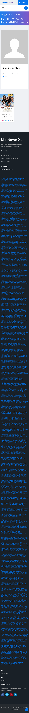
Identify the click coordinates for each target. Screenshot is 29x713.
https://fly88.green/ (7, 260)
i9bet (2, 234)
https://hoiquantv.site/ (18, 261)
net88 (7, 245)
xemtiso (17, 447)
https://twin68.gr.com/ (18, 418)
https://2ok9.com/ (18, 247)
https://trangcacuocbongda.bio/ (7, 287)
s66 (24, 411)
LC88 (10, 325)
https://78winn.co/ (21, 524)
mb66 (26, 265)
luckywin (2, 363)
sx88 (24, 530)
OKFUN (2, 477)
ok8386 (15, 362)
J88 (26, 337)
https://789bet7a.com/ (22, 372)
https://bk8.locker (22, 513)
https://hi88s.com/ (14, 220)
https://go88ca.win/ (5, 524)
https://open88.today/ (23, 219)
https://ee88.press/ (13, 532)
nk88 (19, 359)
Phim (10, 14)
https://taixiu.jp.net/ (23, 275)
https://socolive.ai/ (4, 422)
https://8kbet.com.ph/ (5, 418)
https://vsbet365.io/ (13, 426)
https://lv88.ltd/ (4, 331)
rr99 (4, 557)
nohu (22, 335)
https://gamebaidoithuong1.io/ (16, 378)
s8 (10, 384)
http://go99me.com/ (11, 420)
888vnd (2, 504)
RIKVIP (12, 209)
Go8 (19, 508)
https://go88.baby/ (13, 288)
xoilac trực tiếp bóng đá (22, 298)
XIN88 (10, 442)
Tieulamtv (24, 395)
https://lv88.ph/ (7, 481)
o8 (20, 258)
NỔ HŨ (13, 270)
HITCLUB (8, 319)
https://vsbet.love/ (4, 572)
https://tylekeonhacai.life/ (6, 226)
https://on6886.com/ (5, 579)
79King (7, 247)
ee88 (20, 345)
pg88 (6, 498)
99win (9, 591)
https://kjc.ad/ (14, 446)
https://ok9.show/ (19, 346)
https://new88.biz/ (15, 226)
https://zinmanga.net (10, 178)
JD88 (5, 450)
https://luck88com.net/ (22, 500)
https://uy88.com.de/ (23, 360)
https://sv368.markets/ (5, 440)
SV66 (14, 594)
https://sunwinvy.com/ (5, 505)
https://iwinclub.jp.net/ (15, 274)
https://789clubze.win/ (18, 234)
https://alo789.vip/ (4, 528)
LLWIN (10, 247)
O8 (9, 321)
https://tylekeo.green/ (22, 249)
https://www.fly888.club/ (17, 241)
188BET (12, 293)
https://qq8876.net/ (14, 319)
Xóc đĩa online (10, 207)
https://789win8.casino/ (5, 320)
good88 (17, 458)
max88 (17, 208)
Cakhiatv (23, 473)
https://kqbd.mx (10, 590)
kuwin (12, 321)
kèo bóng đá (14, 500)
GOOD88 (23, 519)
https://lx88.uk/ (18, 499)
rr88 (25, 266)
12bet (17, 556)
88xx (17, 311)
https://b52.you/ (12, 289)
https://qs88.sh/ (4, 485)
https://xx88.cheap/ (21, 543)
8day (15, 293)
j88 (10, 366)
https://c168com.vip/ (8, 468)
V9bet (20, 228)
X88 (15, 442)
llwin (15, 436)
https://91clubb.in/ (4, 349)
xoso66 (22, 183)
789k (5, 329)
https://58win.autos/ (5, 344)
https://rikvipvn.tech (5, 542)
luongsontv (12, 194)
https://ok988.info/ (4, 264)
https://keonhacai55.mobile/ (16, 291)
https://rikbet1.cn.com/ (18, 297)
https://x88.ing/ (22, 323)
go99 (12, 311)
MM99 (20, 425)
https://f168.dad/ (4, 310)
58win (10, 271)
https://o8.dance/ (12, 475)
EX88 (23, 434)
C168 (5, 247)
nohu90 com (12, 499)
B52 (14, 225)
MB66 (22, 187)
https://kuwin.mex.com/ (21, 480)
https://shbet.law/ (20, 253)
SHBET (19, 204)
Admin (8, 73)
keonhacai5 (23, 547)
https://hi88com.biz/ (23, 366)
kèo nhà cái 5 (12, 402)
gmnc (8, 305)
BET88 (5, 403)
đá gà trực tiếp (17, 397)
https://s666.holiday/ (10, 397)
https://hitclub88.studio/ (21, 371)
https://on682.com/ (16, 408)
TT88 (11, 433)
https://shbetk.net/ (17, 302)
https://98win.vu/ (7, 423)
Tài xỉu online (19, 442)
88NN (13, 430)
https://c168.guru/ (18, 589)
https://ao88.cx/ (15, 395)
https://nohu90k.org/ (21, 516)
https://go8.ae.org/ (5, 431)
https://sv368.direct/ (5, 180)
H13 (22, 448)
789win (18, 209)
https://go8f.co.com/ (8, 507)
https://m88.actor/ (13, 368)
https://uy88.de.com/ (5, 337)
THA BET (17, 513)
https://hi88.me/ (23, 259)
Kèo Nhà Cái (25, 363)
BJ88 (17, 462)
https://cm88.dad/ (4, 211)
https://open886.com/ (14, 219)
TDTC (16, 600)
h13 (16, 519)
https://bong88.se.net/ (13, 281)
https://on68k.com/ (15, 579)
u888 (21, 305)
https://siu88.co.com (7, 430)
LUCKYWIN (12, 525)
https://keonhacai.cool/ (5, 258)
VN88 (20, 434)
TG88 (19, 433)
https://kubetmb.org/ (19, 451)
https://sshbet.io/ (4, 253)
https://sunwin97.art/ (5, 204)
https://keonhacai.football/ (6, 183)
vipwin (6, 389)
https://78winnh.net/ (5, 187)
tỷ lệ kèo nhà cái (13, 298)
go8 (18, 312)
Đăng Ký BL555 (17, 502)
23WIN (18, 355)
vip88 (21, 536)
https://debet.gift (8, 573)
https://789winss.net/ (5, 525)
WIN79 (21, 539)
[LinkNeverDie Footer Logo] (11, 139)
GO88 (26, 221)
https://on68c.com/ (5, 406)
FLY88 (19, 220)
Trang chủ (4, 14)
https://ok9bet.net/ (5, 582)
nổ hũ (10, 217)
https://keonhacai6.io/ (12, 565)
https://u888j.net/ (21, 306)
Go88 (12, 197)
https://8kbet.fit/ (21, 490)
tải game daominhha (8, 215)
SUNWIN (18, 316)
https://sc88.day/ (4, 293)
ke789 (7, 314)
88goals (20, 207)
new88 (20, 405)
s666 (8, 399)
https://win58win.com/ (5, 508)
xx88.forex (19, 448)
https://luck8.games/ (13, 434)
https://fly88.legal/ (22, 320)
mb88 (7, 312)
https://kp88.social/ (8, 335)
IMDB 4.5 (10, 95)
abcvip (18, 491)
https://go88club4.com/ (5, 246)
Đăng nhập (22, 2)
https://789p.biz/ (13, 429)
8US (11, 600)
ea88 (17, 530)
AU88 (2, 383)
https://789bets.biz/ (8, 304)
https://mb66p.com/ (10, 186)
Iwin (11, 228)
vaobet (14, 221)
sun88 (23, 536)
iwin (23, 207)
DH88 (2, 499)
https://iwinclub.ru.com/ (5, 209)
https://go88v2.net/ (5, 411)
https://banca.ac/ (4, 248)
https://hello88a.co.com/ (6, 350)
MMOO (2, 356)
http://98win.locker (4, 533)
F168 (5, 249)
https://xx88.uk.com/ (5, 391)
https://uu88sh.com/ (5, 458)
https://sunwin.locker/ (5, 192)
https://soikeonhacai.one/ (6, 340)
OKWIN (7, 559)
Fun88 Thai (14, 416)
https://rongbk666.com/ (5, 201)
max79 (12, 436)
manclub (14, 245)
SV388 (7, 511)
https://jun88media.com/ (13, 452)
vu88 (2, 397)
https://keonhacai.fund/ (22, 185)
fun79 (10, 519)
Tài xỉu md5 (8, 483)
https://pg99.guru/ (4, 532)
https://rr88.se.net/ (5, 206)
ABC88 (19, 411)
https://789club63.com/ (23, 376)
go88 (21, 184)
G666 (27, 422)
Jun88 (13, 218)
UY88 (15, 356)
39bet (9, 407)
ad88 (14, 462)
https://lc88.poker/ (18, 531)
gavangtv (25, 194)
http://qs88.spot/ (10, 466)
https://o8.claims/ (20, 475)
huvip (20, 443)
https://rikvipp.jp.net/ (14, 275)
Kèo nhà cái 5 (16, 207)
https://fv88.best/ (19, 505)
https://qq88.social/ (23, 514)
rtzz (4, 488)
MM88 (16, 192)
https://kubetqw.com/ (19, 403)
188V (20, 496)
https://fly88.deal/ (18, 286)
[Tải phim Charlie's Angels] (7, 102)
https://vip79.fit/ (4, 197)
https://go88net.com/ (15, 295)
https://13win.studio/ (5, 429)
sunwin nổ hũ (3, 385)
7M (26, 497)
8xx (4, 200)
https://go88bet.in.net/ (5, 382)
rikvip (12, 184)
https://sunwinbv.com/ (21, 553)
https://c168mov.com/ (19, 309)
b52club (14, 232)
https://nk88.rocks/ (19, 562)
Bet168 (23, 226)
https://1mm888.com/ (6, 544)
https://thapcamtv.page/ (16, 545)
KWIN (6, 448)
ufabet (15, 178)
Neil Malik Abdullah (6, 16)
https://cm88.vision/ (10, 238)
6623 (14, 540)
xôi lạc (13, 185)
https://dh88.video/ (11, 331)
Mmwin (12, 382)
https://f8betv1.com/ (11, 510)
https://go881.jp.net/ (23, 242)
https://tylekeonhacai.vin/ (6, 278)
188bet (23, 549)
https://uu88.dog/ (7, 457)
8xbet (12, 354)
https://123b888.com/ (22, 327)
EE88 (13, 260)
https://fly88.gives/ (15, 263)
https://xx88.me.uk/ (13, 196)
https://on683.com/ (5, 583)
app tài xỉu (16, 282)
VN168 (2, 343)
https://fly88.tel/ (20, 235)
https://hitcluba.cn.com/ (16, 340)
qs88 (23, 326)
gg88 (23, 430)
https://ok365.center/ (5, 196)
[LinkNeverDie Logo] (7, 2)
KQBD (23, 491)
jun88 (10, 264)
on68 (23, 384)
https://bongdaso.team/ (16, 278)
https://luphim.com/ (5, 235)
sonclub (9, 520)
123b (22, 312)
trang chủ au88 (16, 383)
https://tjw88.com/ (4, 577)
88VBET (14, 503)
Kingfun (20, 363)
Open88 (8, 356)
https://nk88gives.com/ (22, 527)
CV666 (12, 526)
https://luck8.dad (11, 343)
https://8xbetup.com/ (14, 544)
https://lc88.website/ (22, 391)
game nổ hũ (12, 306)
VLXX (22, 600)
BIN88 (9, 197)
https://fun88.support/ (10, 556)
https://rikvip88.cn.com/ (5, 451)
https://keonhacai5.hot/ (5, 378)
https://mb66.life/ (4, 189)
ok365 (5, 497)
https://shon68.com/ (8, 549)
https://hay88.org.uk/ (5, 414)
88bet (21, 337)
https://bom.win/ (18, 243)
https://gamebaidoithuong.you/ (7, 251)
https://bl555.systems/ (8, 302)
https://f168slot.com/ (5, 219)
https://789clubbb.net (6, 539)
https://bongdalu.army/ (12, 280)
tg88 (13, 308)
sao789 (2, 448)
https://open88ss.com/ (22, 542)
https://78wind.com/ (5, 257)
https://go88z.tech (4, 589)
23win (26, 226)
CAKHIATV (11, 412)
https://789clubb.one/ (15, 214)
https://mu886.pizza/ (5, 405)
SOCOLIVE (16, 412)
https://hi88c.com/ (4, 568)
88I (17, 298)
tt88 (5, 312)
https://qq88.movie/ (21, 554)
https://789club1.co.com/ (15, 276)
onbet (2, 400)
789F (16, 521)
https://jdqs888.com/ (5, 571)
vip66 (2, 186)
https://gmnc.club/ (4, 334)
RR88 (16, 194)
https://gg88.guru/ (18, 304)
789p (18, 441)
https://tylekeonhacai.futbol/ (6, 191)
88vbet (19, 464)
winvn (2, 373)
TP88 (25, 477)
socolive (24, 184)
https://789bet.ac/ (4, 480)
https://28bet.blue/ (5, 240)
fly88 (19, 595)
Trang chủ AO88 (19, 525)
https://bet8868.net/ (10, 509)
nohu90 (16, 277)
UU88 (8, 325)
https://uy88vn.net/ (12, 555)
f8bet (15, 251)
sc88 (23, 247)
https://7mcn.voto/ (18, 283)
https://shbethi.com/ (12, 253)
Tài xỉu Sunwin (7, 584)
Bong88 (25, 235)
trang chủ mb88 (10, 383)
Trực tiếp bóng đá (4, 185)
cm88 (24, 245)
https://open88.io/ (9, 486)
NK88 (20, 311)
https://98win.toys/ (20, 429)
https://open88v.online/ (14, 329)
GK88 (9, 459)
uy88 (24, 299)
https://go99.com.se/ (5, 433)
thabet (12, 266)
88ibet (25, 591)
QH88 (8, 470)
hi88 (12, 519)
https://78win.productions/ (15, 460)
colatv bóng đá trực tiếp (12, 190)
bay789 (20, 555)
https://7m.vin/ (4, 351)
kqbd (22, 228)
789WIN (3, 491)
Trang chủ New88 (14, 528)
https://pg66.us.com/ (5, 218)
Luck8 (18, 334)
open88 (19, 218)
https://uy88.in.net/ (5, 361)
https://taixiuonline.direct (16, 406)
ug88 (26, 386)
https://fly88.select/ (13, 257)
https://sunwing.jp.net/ (5, 354)
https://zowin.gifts (14, 584)
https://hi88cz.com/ (7, 564)
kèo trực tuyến (19, 328)
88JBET (6, 477)
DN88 (19, 343)
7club (15, 536)
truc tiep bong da (21, 178)
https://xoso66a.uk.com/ (20, 463)
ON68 (15, 363)
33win (2, 312)
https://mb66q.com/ (13, 187)
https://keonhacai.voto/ (15, 224)
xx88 (16, 191)
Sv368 (5, 220)
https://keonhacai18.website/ (20, 260)
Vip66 (5, 186)
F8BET (14, 400)
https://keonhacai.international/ (13, 299)
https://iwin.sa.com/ (12, 211)
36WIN (13, 413)
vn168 (25, 345)
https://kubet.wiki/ (15, 582)
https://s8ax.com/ (8, 517)
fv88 (17, 503)
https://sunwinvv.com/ (5, 359)
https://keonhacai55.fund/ (6, 322)
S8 (25, 326)
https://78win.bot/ (12, 240)
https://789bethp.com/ (19, 308)
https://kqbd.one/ (4, 281)
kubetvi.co (23, 351)
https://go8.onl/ (4, 395)
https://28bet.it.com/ (17, 479)
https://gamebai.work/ (13, 248)
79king (8, 249)
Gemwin (2, 291)
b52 (13, 191)
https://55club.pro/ (23, 355)
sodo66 (15, 373)
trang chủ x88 (22, 383)
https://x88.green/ (19, 317)
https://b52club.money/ (5, 237)
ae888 (8, 236)
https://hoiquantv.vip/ (9, 261)
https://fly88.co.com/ (5, 309)
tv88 (26, 420)
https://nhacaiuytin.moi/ (22, 280)
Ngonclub (23, 243)
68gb (10, 311)
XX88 (11, 192)
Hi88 (15, 554)
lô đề (12, 282)
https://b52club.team (5, 272)
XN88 (25, 454)
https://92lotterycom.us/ (6, 303)
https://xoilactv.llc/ (4, 416)
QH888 (5, 420)
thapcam (8, 385)
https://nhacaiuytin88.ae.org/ (16, 407)
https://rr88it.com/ (7, 234)
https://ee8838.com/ (13, 327)
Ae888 (5, 373)
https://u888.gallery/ (11, 360)
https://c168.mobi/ (4, 519)
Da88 (15, 538)
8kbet (25, 204)
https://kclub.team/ (13, 204)
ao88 (20, 266)
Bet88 (22, 220)
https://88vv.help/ (4, 469)
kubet (17, 179)
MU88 (21, 255)
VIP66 (23, 186)
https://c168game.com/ (5, 600)
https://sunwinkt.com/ (5, 587)
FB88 (26, 587)
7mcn (6, 207)
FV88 (26, 369)
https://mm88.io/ (8, 200)
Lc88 (15, 323)
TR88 (5, 447)
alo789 (26, 401)
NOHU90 (10, 317)
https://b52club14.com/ (9, 417)
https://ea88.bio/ (20, 300)
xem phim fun (3, 236)
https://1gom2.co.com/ (15, 294)
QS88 (23, 283)
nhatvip (2, 389)
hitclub (15, 184)
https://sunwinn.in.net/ (21, 342)
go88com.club (3, 380)
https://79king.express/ (18, 195)
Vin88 (15, 371)
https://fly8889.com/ (21, 268)
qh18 (4, 441)
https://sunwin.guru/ (5, 288)
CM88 (11, 236)
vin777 (12, 536)
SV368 (24, 418)
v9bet (16, 185)
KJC (2, 200)
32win (25, 434)
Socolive (2, 439)
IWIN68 (21, 299)
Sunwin (13, 269)
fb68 (24, 556)
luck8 (2, 314)
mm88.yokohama (4, 452)
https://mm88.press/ (5, 212)
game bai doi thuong (8, 513)
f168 (26, 243)
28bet (8, 367)
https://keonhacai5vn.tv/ (19, 583)
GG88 (2, 215)
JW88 (2, 450)
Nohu (5, 601)
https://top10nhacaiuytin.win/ (21, 198)
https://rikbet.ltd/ (14, 202)
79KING (10, 235)
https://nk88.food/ (4, 464)
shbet (24, 317)
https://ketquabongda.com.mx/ (7, 323)
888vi (25, 503)
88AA (11, 425)
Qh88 (17, 349)
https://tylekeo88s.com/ (5, 401)
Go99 (18, 348)
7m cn (17, 534)
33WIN (13, 317)
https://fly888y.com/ (18, 380)
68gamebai (22, 356)
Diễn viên (17, 14)
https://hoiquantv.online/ (6, 263)
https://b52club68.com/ (5, 297)
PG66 (25, 362)
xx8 (11, 462)
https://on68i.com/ (19, 402)
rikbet (13, 332)
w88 (25, 335)
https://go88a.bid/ (14, 374)
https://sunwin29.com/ (14, 386)
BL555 (2, 335)
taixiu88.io (3, 333)
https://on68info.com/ (16, 419)
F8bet (22, 271)
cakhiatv (2, 195)
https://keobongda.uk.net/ (19, 483)
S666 (2, 388)
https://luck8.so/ (23, 334)
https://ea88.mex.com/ (13, 361)
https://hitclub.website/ (5, 202)
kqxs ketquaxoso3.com (15, 181)
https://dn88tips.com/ (11, 471)
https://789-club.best (18, 382)
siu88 (22, 266)
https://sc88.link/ (20, 362)
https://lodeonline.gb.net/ (6, 243)
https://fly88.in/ (25, 416)
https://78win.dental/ (11, 522)
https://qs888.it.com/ (5, 463)
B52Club (19, 277)
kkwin (2, 446)
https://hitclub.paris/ (16, 559)
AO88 (21, 287)
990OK (4, 543)
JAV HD (24, 600)
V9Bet (18, 536)
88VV (11, 351)
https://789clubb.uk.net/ (6, 274)
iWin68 (23, 380)
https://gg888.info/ (9, 492)
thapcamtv (19, 191)
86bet (8, 596)
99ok (23, 338)
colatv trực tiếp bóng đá (13, 189)
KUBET (13, 521)
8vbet (24, 564)
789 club (13, 369)
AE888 (22, 591)
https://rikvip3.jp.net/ (14, 377)
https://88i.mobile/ (16, 392)
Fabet (2, 538)
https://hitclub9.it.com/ (20, 354)
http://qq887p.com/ (8, 494)
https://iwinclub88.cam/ (8, 443)
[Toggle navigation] (2, 8)
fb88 (19, 282)
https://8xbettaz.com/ (12, 348)
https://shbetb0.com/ (5, 254)
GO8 (7, 488)
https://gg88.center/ (12, 268)
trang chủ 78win (4, 553)
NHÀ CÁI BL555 (23, 469)
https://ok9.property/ (5, 259)
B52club (2, 265)
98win (12, 320)
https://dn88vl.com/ (5, 516)
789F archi (17, 509)
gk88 (16, 325)
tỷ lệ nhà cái (24, 328)
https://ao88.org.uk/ (5, 560)
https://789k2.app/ (13, 516)
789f (22, 367)
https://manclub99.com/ (5, 230)
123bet (18, 389)
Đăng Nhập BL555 (15, 504)
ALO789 (21, 251)
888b (17, 439)
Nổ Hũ (10, 431)
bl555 (12, 328)
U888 (11, 309)
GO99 (8, 326)
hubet (17, 345)
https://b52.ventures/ (16, 388)
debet (13, 583)
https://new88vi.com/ (17, 571)
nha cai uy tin (22, 206)
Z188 (18, 287)
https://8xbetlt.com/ (5, 298)
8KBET (2, 352)
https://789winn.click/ (13, 469)
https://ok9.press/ (12, 292)
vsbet (22, 282)
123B (26, 423)
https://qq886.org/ (15, 568)
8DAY (11, 537)
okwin (5, 471)
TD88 (14, 600)
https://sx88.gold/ (19, 331)
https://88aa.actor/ (16, 236)
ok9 (12, 198)
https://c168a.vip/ (22, 551)
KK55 (25, 442)
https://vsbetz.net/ (4, 426)
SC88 (24, 285)
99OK (17, 508)
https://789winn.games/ (5, 493)
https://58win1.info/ (21, 420)
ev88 (5, 269)
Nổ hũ (13, 243)
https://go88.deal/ (21, 223)
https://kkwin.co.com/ (17, 367)
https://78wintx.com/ (5, 270)
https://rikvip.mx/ (4, 342)
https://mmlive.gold (18, 314)
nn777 (25, 220)
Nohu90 (20, 245)
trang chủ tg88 (4, 384)
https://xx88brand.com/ (17, 212)
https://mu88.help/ (4, 242)
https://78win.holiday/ (5, 476)
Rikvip (7, 208)
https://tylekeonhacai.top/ (23, 272)
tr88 (8, 389)
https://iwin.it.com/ (14, 376)
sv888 (10, 445)
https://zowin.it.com (14, 357)
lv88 (24, 433)
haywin (19, 385)
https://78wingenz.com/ (21, 303)
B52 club (13, 208)
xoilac (23, 191)
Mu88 (24, 539)
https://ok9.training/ (15, 459)
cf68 (9, 408)
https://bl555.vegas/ (8, 547)
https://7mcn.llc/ (14, 258)
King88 (20, 485)
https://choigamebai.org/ (6, 198)
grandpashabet (7, 392)
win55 (22, 409)
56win (17, 551)
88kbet (25, 470)
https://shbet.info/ (4, 285)
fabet (2, 283)
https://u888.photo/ (5, 306)
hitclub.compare (13, 389)
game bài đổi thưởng (8, 232)
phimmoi (19, 481)
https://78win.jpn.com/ (8, 474)
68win (24, 339)
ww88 (5, 328)
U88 (25, 419)
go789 (4, 534)
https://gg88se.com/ (14, 391)
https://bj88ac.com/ (21, 373)
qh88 (27, 331)
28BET (12, 447)
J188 (14, 359)
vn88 (8, 351)
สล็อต (24, 234)
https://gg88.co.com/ (5, 225)
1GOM (5, 208)
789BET (18, 251)
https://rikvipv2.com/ (6, 377)
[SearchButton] (26, 8)
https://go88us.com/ (9, 585)
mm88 (14, 557)
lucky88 (6, 390)
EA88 (4, 365)
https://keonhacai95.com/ (20, 230)
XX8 (13, 399)
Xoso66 (19, 187)
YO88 (18, 539)
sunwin (11, 180)
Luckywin (17, 326)
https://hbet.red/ (24, 361)
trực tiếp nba (7, 195)
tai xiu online (6, 327)
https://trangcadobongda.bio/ (7, 255)
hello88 (11, 439)
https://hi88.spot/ (8, 500)
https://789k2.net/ (10, 448)
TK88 (10, 390)
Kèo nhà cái (24, 325)
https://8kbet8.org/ (13, 254)
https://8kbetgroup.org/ (12, 490)
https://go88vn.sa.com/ (21, 252)
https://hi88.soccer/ (11, 574)
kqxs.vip (5, 360)
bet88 (20, 201)
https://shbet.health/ (16, 338)
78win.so (11, 259)
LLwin (3, 362)
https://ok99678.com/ (13, 285)
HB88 (21, 498)
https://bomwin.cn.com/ (5, 295)
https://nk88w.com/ (5, 445)
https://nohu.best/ (15, 431)
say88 (2, 367)
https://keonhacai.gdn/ (5, 214)
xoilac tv (10, 179)
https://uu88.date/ (12, 422)
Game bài (15, 255)
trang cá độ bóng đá (18, 572)
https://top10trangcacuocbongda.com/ (8, 252)
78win (23, 180)
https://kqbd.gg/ (14, 423)
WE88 (14, 354)
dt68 (2, 223)
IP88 (15, 551)
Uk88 (20, 538)
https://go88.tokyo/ (21, 211)
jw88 (22, 530)
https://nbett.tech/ (14, 527)
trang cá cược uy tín (7, 282)
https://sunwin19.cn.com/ (15, 213)
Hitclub (16, 217)
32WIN (2, 465)
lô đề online (19, 325)
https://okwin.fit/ (4, 555)
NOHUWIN (7, 537)
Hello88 (16, 411)
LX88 (22, 433)
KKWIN (25, 464)
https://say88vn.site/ (5, 386)
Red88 (5, 538)
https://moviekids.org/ (9, 316)
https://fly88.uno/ (7, 221)
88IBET (2, 325)
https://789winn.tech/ (20, 471)
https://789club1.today (19, 352)
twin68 (14, 355)
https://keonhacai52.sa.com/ (15, 548)
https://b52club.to (4, 311)
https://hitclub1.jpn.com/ (5, 376)
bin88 (24, 214)
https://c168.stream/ (5, 460)
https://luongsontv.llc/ (15, 339)
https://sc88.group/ (20, 221)
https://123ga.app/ (21, 439)
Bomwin (12, 230)
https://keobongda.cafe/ (21, 237)
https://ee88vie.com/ (17, 180)
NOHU (19, 417)
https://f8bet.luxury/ (13, 542)
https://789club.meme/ (5, 453)
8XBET (25, 340)
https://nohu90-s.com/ (8, 456)
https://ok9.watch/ (11, 286)
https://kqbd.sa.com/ (5, 548)
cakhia (12, 300)
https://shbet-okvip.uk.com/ (6, 419)
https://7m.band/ (4, 280)
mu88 (15, 312)
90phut (23, 302)
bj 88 (11, 359)
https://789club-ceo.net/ (20, 289)
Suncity (5, 515)
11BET (2, 565)
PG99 (19, 217)
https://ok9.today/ (20, 511)
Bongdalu (20, 281)
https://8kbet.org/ (4, 229)
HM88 (5, 356)
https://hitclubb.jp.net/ (5, 275)
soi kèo (12, 195)
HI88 (17, 514)
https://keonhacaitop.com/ (14, 229)
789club (7, 231)
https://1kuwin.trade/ (5, 409)
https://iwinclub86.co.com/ (6, 277)
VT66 (8, 450)
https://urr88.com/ (16, 591)
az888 (23, 386)
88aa (13, 494)
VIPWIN (26, 429)
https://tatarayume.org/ (15, 453)
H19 (5, 412)
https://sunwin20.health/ (17, 456)
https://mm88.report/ (9, 363)
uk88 (24, 282)
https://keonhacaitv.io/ (8, 362)
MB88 (19, 566)
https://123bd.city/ (4, 578)
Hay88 (14, 321)
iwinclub (21, 214)
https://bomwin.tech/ (5, 203)
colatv (19, 189)
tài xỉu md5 (3, 551)
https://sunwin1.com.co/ (6, 374)
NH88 (10, 511)
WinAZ (8, 465)
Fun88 (14, 179)
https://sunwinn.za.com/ (13, 242)
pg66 (6, 439)
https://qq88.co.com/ (15, 578)
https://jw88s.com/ (5, 442)
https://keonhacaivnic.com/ (20, 332)
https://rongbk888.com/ (17, 200)
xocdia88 (5, 343)
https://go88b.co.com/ (5, 276)
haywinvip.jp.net (10, 380)
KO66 (11, 594)
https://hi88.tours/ (7, 413)
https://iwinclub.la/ (4, 179)
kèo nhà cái (16, 201)
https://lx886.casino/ (18, 466)
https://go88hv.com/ (12, 342)
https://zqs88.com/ (5, 475)
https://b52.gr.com (9, 534)
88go (26, 556)
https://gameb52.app (15, 350)
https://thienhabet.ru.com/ (6, 241)
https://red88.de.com (17, 435)
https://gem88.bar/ (22, 196)
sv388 (20, 179)
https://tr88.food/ (12, 450)
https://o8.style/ (4, 268)
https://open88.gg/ (7, 502)
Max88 (12, 237)
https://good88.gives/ (5, 366)
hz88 (21, 339)
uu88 (2, 238)
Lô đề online (17, 269)
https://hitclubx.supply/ (8, 315)
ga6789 (12, 424)
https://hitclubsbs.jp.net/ (6, 224)
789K (10, 487)
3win (2, 507)
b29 (4, 271)
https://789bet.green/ (18, 564)
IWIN (13, 183)
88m (2, 496)
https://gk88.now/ (4, 562)
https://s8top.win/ (14, 493)
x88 (26, 268)
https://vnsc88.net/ (5, 308)
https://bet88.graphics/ (21, 246)
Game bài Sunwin (9, 557)
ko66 (23, 413)
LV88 (11, 454)
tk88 (19, 257)
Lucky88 (2, 459)
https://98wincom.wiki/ (11, 561)
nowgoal (15, 197)
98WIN (8, 437)
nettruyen (3, 178)
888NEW (18, 321)
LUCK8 (8, 594)
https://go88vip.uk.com (15, 520)
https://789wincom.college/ (9, 566)
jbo (6, 565)
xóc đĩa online (13, 346)
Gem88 (11, 538)
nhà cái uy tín (14, 264)
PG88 (20, 226)
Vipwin (2, 371)
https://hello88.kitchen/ (5, 294)
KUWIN (16, 417)
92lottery (21, 533)
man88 (21, 517)
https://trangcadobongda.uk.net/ (20, 310)
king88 (5, 454)
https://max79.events (23, 540)
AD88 (16, 399)
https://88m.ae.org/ (5, 394)
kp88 (13, 507)
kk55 (26, 436)
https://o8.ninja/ (23, 257)
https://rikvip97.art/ (16, 203)
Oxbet (17, 538)
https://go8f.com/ (14, 567)
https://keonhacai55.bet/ (6, 184)
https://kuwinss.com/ (13, 470)
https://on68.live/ (20, 436)
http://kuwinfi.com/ (18, 445)
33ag (11, 428)
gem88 (11, 225)
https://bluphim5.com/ (5, 194)
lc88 (2, 437)
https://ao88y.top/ (22, 526)
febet (21, 491)
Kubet (9, 357)
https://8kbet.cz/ (4, 490)
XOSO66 (2, 412)
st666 (6, 424)
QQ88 (2, 494)
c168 (10, 270)
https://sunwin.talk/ (5, 217)
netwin (14, 526)
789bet (15, 300)
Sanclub (15, 246)
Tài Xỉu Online (15, 585)
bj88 (18, 258)
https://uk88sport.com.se (6, 436)
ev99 (24, 331)
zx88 (19, 503)
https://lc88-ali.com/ (5, 372)
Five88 (8, 538)
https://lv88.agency (21, 593)
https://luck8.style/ (21, 428)
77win (19, 285)
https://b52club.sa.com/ (5, 213)
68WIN (7, 365)
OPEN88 (8, 220)
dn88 (3, 355)
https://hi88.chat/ (4, 292)
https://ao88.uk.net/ (15, 390)
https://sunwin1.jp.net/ (5, 379)
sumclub (6, 317)
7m (18, 197)
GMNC (18, 245)
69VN (26, 496)
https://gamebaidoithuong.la (18, 315)
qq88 (12, 401)
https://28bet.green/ (15, 437)
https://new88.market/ (22, 238)
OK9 (24, 248)
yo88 (8, 269)
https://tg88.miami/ (12, 477)
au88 (15, 311)
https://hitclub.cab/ (21, 288)
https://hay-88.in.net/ (17, 351)
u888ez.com (14, 365)
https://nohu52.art (4, 369)
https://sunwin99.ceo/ (13, 223)
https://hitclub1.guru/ (8, 388)
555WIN (22, 502)
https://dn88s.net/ (21, 394)
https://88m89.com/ (5, 521)
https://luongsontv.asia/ (5, 545)
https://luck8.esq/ (4, 434)
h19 (12, 221)
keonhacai (11, 333)
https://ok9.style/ (16, 440)
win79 (17, 228)
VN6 (17, 477)
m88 (19, 409)
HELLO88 (13, 573)
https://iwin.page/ (4, 289)
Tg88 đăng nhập (12, 349)
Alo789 (10, 185)
